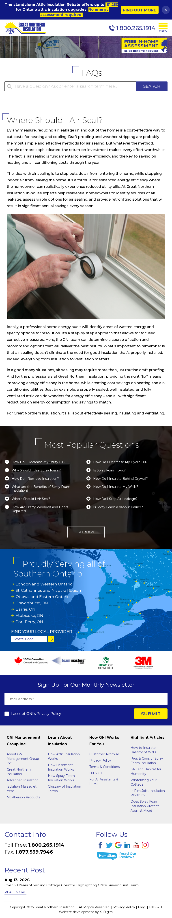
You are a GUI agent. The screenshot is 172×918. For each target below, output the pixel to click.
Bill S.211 (95, 773)
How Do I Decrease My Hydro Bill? (120, 462)
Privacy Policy (49, 714)
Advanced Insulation (23, 780)
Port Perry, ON (29, 622)
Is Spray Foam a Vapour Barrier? (118, 507)
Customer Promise (104, 754)
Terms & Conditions (104, 767)
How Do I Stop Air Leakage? (115, 499)
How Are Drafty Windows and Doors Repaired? (40, 509)
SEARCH (151, 86)
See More (86, 532)
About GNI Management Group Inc (23, 758)
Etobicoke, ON (29, 615)
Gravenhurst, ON (32, 603)
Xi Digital (106, 912)
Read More (15, 892)
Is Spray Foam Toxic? (109, 470)
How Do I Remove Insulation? (35, 479)
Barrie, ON (25, 609)
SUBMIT (151, 713)
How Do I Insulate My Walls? (115, 487)
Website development (76, 912)
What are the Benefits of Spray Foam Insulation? (41, 489)
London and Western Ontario (44, 584)
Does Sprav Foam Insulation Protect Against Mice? (145, 806)
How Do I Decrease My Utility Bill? (38, 462)
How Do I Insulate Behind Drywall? (120, 479)
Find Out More (139, 10)
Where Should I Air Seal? (31, 499)
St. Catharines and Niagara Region (48, 590)
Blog (141, 907)
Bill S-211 (155, 907)
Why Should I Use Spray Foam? (36, 470)
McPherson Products (23, 797)
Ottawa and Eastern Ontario (43, 596)
